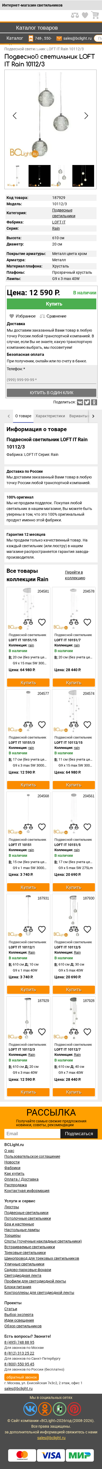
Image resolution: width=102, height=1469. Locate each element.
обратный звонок (22, 1377)
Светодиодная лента (22, 1275)
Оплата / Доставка (21, 1179)
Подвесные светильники (26, 1212)
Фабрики (12, 1168)
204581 (42, 591)
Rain (56, 228)
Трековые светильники (25, 1252)
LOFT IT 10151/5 (67, 845)
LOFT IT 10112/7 (67, 1049)
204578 (88, 591)
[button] (85, 116)
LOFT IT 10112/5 (67, 947)
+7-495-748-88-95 (38, 38)
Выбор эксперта (18, 1314)
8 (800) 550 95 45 (19, 1364)
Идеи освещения (19, 1320)
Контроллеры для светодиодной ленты (39, 1292)
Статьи (10, 1309)
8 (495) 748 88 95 (19, 1342)
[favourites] (41, 622)
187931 (42, 898)
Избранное (25, 316)
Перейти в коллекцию (75, 575)
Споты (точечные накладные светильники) (43, 1241)
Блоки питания (17, 1287)
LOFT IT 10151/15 (23, 640)
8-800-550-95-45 (48, 38)
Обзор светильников (23, 1326)
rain (31, 645)
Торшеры (12, 1235)
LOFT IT (59, 222)
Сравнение (56, 316)
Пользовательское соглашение (32, 1156)
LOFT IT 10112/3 (22, 1049)
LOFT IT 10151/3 (22, 742)
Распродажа (15, 1185)
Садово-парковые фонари (27, 1270)
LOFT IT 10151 (20, 845)
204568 (42, 796)
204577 (42, 694)
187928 (88, 1001)
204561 (88, 796)
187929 (42, 1001)
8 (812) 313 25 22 (19, 1353)
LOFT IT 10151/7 (67, 640)
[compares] (28, 622)
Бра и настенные (19, 1224)
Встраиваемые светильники (29, 1247)
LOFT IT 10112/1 (22, 947)
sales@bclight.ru (77, 38)
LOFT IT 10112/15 (68, 742)
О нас (9, 1151)
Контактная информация (27, 1190)
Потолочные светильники (27, 1218)
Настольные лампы (22, 1230)
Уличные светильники (24, 1264)
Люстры (11, 1207)
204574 (88, 694)
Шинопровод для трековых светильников (41, 1258)
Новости (12, 1162)
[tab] (23, 416)
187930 (88, 898)
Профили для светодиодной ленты (35, 1281)
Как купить (14, 1173)
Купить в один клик (51, 392)
